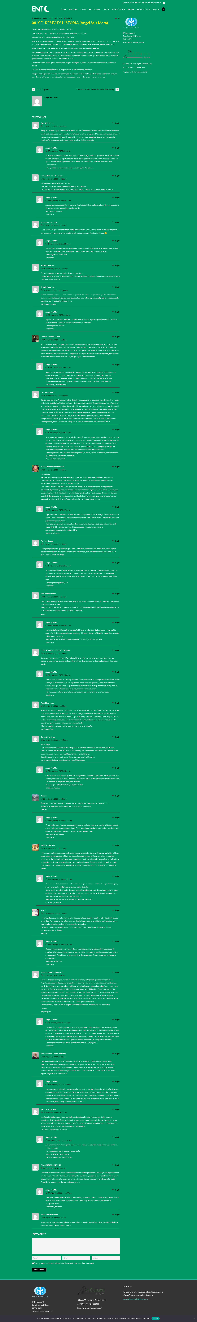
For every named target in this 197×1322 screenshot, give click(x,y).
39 (119, 18)
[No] (194, 1318)
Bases (63, 9)
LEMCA (106, 9)
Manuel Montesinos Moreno (52, 467)
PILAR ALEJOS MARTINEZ (51, 1165)
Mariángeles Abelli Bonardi (51, 972)
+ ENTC (83, 9)
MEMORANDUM (118, 9)
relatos (69, 18)
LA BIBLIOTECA (143, 9)
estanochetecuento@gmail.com (135, 1299)
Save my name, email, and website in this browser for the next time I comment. (64, 1263)
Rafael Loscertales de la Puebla (53, 1054)
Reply (117, 123)
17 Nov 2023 (56, 18)
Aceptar (155, 1318)
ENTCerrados (94, 9)
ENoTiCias (73, 9)
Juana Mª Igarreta (48, 845)
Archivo (131, 9)
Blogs (155, 9)
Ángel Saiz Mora (40, 18)
